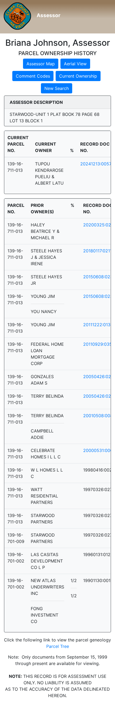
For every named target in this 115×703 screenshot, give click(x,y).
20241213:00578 (97, 163)
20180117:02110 (98, 250)
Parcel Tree (57, 646)
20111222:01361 (99, 324)
